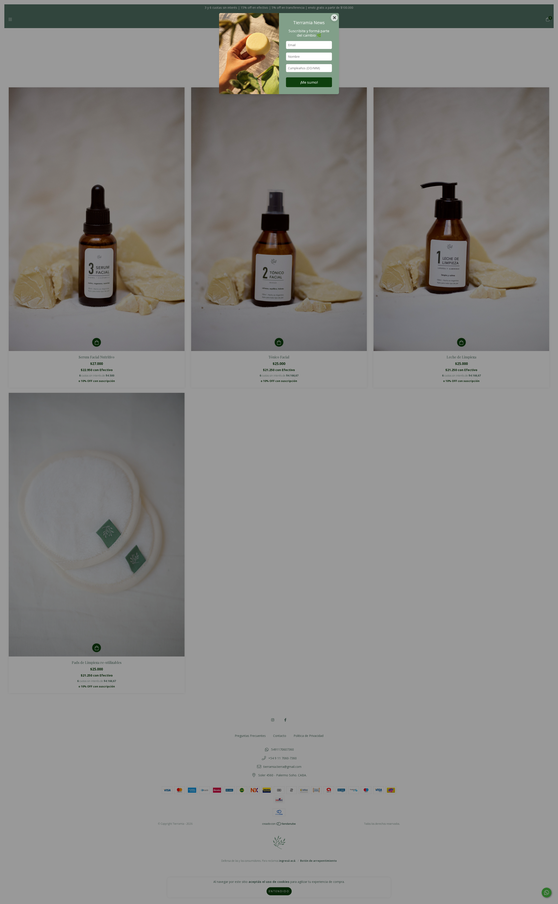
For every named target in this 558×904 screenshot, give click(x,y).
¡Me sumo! (309, 82)
